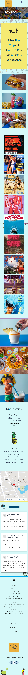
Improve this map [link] (23, 499)
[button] (14, 332)
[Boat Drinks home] (8, 3)
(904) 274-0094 (14, 596)
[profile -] (22, 2)
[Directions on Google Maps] (14, 486)
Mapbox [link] (9, 499)
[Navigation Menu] (26, 2)
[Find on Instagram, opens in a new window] (14, 427)
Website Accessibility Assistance (14, 657)
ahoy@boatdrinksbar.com (14, 598)
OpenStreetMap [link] (15, 499)
